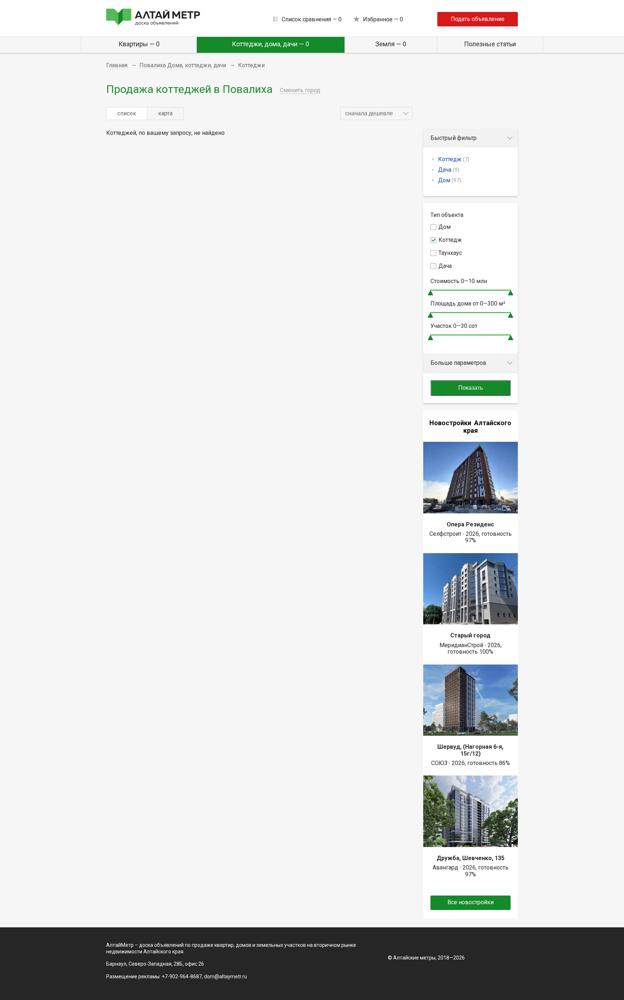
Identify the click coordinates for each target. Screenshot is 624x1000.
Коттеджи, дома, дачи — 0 (270, 44)
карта (165, 113)
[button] (376, 113)
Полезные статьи (490, 44)
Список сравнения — (312, 19)
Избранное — (383, 19)
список (126, 113)
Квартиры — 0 (139, 44)
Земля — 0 (390, 44)
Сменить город (300, 90)
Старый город (470, 635)
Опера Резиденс (470, 524)
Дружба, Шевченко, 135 (470, 858)
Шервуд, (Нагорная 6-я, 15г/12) (470, 750)
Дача (448, 169)
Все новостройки (470, 902)
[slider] (430, 292)
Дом (449, 180)
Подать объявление (477, 19)
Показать (470, 388)
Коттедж (453, 159)
